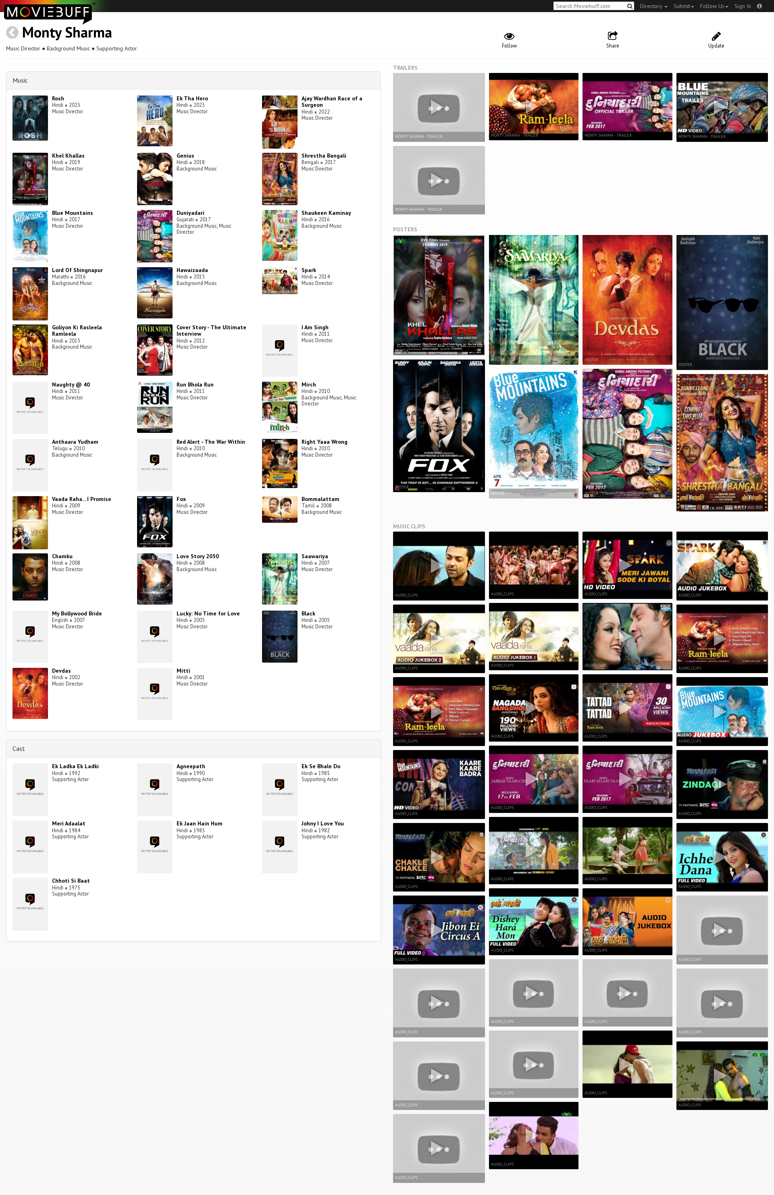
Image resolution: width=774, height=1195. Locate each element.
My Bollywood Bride (77, 613)
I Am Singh (315, 327)
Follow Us (712, 6)
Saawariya (315, 556)
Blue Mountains (72, 212)
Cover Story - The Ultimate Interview (211, 331)
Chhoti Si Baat (71, 880)
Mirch (309, 384)
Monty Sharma (67, 32)
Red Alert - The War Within (211, 441)
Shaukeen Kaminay (326, 212)
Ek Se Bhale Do (321, 766)
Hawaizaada (192, 270)
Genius (185, 155)
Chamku (62, 556)
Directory (652, 6)
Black (308, 613)
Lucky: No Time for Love (208, 613)
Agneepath (191, 766)
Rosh (58, 98)
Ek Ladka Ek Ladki (75, 766)
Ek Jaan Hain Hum (200, 823)
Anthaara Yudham (75, 441)
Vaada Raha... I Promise (81, 499)
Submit (682, 6)
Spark (309, 270)
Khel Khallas (68, 155)
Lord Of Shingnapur (77, 270)
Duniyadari (190, 212)
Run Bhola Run (195, 384)
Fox (181, 499)
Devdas (61, 670)
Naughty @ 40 (71, 384)
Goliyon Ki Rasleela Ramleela (77, 331)
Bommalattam (320, 499)
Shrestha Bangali (324, 155)
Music (20, 80)
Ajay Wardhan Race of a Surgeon (332, 102)
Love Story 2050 (198, 556)
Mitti (183, 670)
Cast (18, 748)
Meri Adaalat (68, 823)
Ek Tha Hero (192, 98)
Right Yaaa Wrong (324, 441)
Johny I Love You (323, 823)
